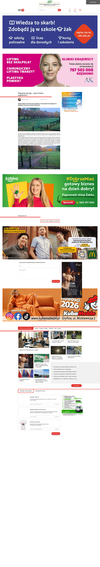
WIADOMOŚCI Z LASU (48, 22)
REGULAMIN (68, 18)
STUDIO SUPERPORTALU (49, 26)
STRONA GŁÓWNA (25, 11)
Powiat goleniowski (49, 18)
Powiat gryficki (47, 11)
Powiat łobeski (47, 15)
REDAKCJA (67, 15)
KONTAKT (67, 11)
